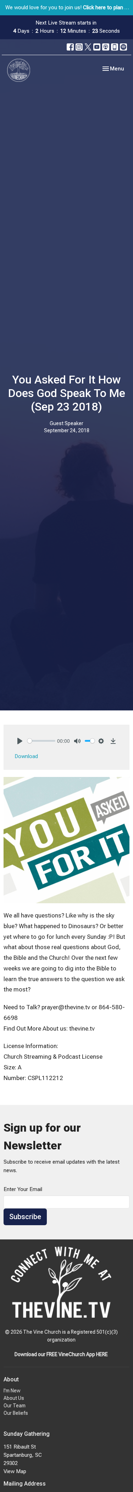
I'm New (12, 1390)
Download (26, 756)
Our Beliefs (16, 1413)
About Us (14, 1398)
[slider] (41, 740)
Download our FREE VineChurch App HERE (61, 1354)
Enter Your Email (23, 1189)
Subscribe (25, 1216)
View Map (15, 1471)
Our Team (15, 1405)
